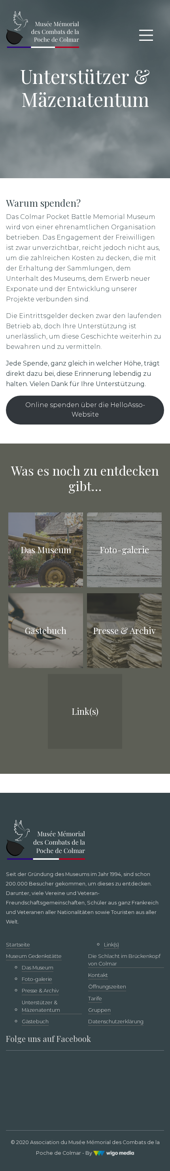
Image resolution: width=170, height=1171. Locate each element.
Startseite (18, 945)
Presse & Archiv (40, 991)
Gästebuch (35, 1021)
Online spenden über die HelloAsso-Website (85, 409)
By (89, 1153)
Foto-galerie (37, 979)
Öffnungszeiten (107, 987)
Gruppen (99, 1010)
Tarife (95, 999)
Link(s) (111, 945)
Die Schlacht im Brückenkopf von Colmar (124, 960)
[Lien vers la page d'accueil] (42, 28)
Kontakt (98, 975)
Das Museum (37, 968)
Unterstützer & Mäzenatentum (41, 1006)
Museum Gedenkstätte (34, 956)
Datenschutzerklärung (116, 1021)
